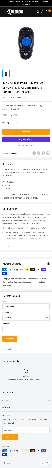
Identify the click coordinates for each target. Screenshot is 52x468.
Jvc (3, 97)
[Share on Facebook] (34, 153)
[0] (47, 11)
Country (5, 301)
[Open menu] (3, 12)
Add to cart (26, 132)
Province (5, 312)
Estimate (9, 339)
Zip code (5, 324)
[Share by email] (48, 153)
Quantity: (6, 123)
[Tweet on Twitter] (43, 153)
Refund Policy (7, 349)
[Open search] (38, 11)
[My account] (42, 11)
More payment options (26, 145)
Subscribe (10, 437)
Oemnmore (8, 214)
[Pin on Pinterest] (38, 153)
